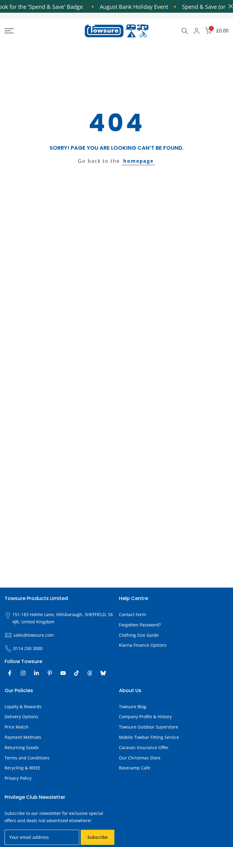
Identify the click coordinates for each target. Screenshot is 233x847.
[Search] (184, 31)
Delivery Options (21, 716)
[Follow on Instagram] (23, 673)
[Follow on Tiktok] (76, 673)
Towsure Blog (132, 706)
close (229, 6)
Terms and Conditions (27, 758)
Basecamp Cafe (134, 768)
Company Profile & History (145, 716)
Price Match (17, 727)
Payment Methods (23, 737)
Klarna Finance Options (143, 645)
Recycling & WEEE (22, 768)
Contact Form (132, 614)
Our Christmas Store (139, 758)
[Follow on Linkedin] (36, 673)
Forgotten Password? (140, 625)
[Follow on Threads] (90, 673)
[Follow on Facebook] (10, 673)
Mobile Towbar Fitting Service (149, 737)
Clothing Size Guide (139, 635)
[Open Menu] (39, 30)
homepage (138, 161)
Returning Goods (22, 747)
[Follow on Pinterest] (50, 673)
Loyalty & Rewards (23, 706)
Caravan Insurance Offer (144, 747)
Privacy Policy (18, 778)
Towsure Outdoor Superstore (148, 727)
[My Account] (196, 31)
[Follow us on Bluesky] (103, 673)
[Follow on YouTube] (63, 673)
